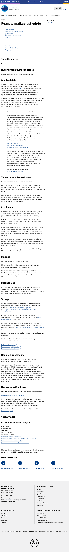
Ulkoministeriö (41, 513)
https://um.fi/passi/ (7, 411)
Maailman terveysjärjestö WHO (10, 347)
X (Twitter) (4, 513)
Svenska (36, 1)
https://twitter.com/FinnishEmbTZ (11, 441)
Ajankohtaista (9, 34)
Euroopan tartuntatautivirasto (10, 349)
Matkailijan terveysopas (8, 345)
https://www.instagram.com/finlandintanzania (15, 443)
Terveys (7, 44)
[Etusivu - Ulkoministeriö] (10, 8)
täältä (19, 88)
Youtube (3, 522)
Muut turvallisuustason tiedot (14, 32)
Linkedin (3, 518)
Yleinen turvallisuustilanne (13, 36)
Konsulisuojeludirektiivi (14, 146)
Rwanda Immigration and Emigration (12, 395)
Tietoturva (38, 531)
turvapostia (8, 500)
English (42, 1)
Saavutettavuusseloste (47, 531)
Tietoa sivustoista (23, 531)
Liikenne (7, 40)
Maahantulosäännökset (11, 48)
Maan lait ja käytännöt (11, 46)
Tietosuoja (31, 531)
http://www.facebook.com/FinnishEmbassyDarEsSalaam (18, 439)
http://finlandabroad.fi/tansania (10, 437)
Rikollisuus (8, 38)
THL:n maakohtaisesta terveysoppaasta (19, 308)
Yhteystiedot (8, 50)
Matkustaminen (12, 15)
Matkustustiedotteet (25, 15)
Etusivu (3, 15)
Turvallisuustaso (9, 30)
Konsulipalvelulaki (12, 144)
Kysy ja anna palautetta (61, 531)
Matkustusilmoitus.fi (42, 520)
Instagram (4, 515)
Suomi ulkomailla (41, 515)
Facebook (4, 520)
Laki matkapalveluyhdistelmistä (17, 148)
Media (65, 1)
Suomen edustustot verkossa (10, 531)
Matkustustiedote (38, 15)
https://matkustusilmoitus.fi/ (16, 171)
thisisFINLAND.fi (41, 518)
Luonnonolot (8, 42)
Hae (60, 8)
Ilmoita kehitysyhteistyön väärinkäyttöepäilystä (50, 522)
